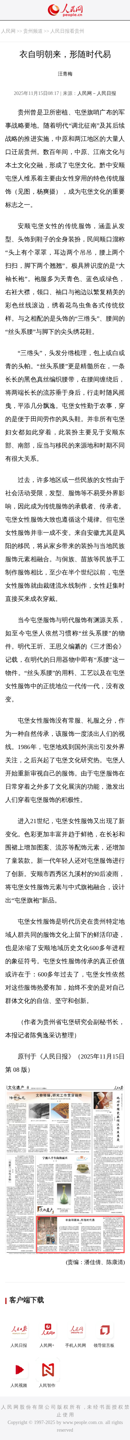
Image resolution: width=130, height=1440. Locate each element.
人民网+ (47, 1345)
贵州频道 (33, 31)
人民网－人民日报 (96, 93)
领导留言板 (104, 1345)
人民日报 (18, 1345)
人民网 (8, 31)
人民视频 (18, 1385)
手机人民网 (75, 1345)
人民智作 (47, 1385)
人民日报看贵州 (67, 31)
